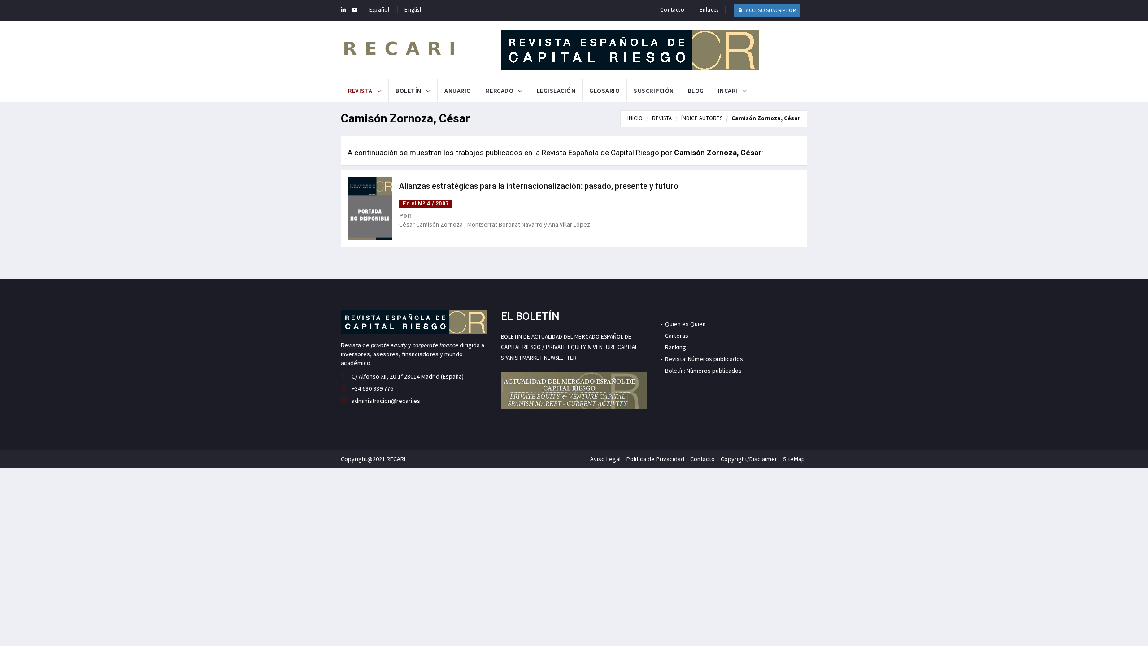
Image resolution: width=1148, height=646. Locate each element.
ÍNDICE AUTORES (701, 118)
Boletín (409, 91)
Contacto (672, 9)
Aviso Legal (605, 459)
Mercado (499, 91)
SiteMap (794, 459)
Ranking (675, 347)
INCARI (728, 91)
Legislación (556, 91)
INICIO (635, 118)
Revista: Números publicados (704, 359)
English (413, 9)
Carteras (676, 336)
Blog (696, 91)
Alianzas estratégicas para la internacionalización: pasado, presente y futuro (538, 186)
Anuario (457, 91)
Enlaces (709, 9)
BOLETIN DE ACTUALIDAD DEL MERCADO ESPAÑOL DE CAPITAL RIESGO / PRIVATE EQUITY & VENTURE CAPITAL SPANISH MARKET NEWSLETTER (569, 347)
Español (379, 9)
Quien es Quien (685, 324)
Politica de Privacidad (655, 459)
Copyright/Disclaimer (749, 459)
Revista (360, 91)
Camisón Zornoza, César (765, 118)
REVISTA (662, 118)
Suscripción (654, 91)
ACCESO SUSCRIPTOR (770, 10)
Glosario (604, 91)
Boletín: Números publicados (703, 371)
